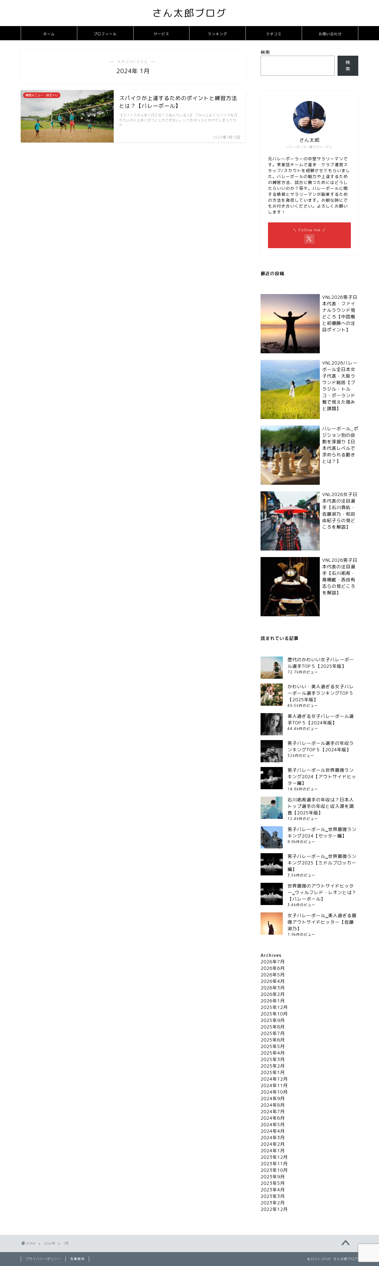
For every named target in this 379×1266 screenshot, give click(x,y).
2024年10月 (274, 1092)
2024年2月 (273, 1144)
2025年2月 (273, 1066)
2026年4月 (273, 981)
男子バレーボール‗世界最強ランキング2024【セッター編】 (322, 832)
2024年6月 (273, 1118)
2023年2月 (273, 1203)
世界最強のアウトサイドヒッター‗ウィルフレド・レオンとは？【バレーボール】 (322, 892)
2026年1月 (273, 1001)
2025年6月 (273, 1040)
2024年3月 (273, 1138)
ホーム (49, 34)
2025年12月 (274, 1007)
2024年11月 (274, 1085)
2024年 (49, 1243)
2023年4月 (273, 1190)
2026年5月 (273, 975)
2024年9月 (273, 1098)
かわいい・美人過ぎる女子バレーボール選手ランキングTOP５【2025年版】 (321, 693)
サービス (161, 34)
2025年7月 (273, 1033)
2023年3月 (273, 1196)
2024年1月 (273, 1151)
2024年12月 (274, 1079)
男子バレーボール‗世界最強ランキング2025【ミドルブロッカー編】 (322, 862)
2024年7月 (273, 1111)
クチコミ (274, 34)
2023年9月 (273, 1177)
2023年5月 (273, 1183)
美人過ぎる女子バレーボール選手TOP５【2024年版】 (321, 719)
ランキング (217, 34)
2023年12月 (274, 1157)
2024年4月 (273, 1131)
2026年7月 (273, 962)
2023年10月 (274, 1170)
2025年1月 (273, 1072)
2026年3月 (273, 988)
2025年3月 (273, 1059)
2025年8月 (273, 1027)
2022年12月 (274, 1209)
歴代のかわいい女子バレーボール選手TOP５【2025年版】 (321, 663)
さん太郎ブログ (189, 13)
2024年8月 (273, 1105)
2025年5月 (273, 1046)
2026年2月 (273, 994)
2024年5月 (273, 1124)
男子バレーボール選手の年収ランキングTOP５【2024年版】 (321, 746)
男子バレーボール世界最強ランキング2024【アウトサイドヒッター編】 (322, 776)
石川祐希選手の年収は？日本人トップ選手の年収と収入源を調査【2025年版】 (321, 806)
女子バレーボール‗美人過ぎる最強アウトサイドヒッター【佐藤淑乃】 (322, 922)
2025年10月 (274, 1014)
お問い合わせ (330, 34)
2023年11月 (274, 1164)
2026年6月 (273, 968)
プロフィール (105, 34)
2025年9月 (273, 1020)
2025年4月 (273, 1053)
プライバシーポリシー (43, 1259)
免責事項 (77, 1259)
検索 (265, 52)
